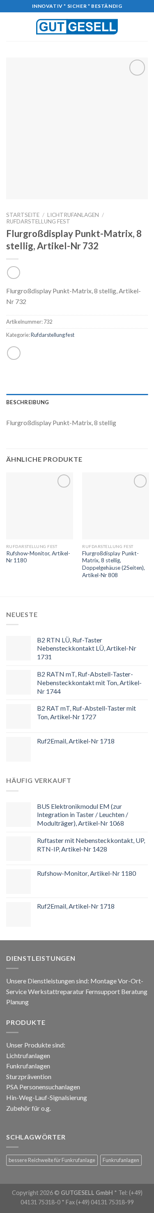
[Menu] (11, 26)
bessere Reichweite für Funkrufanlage (52, 1160)
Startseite (22, 215)
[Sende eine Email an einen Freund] (14, 353)
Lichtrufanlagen (73, 215)
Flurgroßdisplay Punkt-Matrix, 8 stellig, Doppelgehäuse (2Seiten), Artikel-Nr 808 (113, 564)
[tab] (77, 402)
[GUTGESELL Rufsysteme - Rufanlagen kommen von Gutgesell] (77, 27)
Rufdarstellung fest (38, 221)
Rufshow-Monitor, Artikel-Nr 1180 (38, 557)
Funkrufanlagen (121, 1160)
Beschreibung (27, 402)
